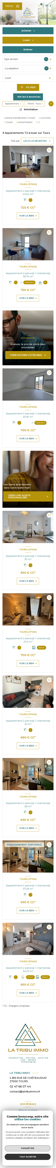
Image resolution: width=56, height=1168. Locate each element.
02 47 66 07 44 (20, 1086)
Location (45, 118)
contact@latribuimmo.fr (25, 1091)
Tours (9, 122)
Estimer (28, 49)
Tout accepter (27, 1156)
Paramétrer (27, 1148)
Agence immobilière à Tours (19, 118)
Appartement (25, 122)
